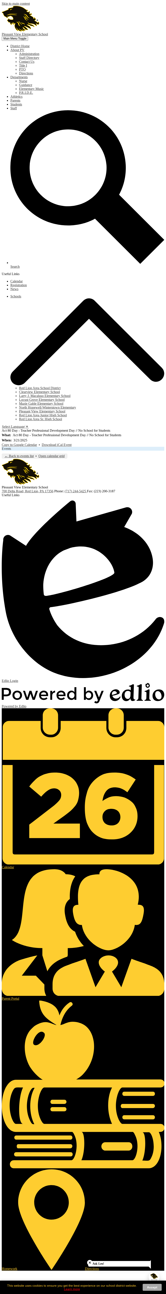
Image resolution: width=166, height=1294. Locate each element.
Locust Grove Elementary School (42, 399)
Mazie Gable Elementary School (41, 403)
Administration (29, 54)
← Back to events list (19, 456)
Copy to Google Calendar (19, 445)
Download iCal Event (57, 445)
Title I (23, 65)
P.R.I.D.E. (26, 92)
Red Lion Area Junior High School (43, 415)
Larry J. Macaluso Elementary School (44, 396)
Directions (26, 73)
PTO (22, 69)
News (14, 289)
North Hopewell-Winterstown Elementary (47, 407)
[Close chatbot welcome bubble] (90, 1262)
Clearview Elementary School (39, 392)
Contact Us (26, 61)
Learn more (72, 1289)
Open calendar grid (51, 456)
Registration (18, 285)
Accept (152, 1287)
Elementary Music (31, 89)
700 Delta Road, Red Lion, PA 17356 (27, 491)
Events (6, 448)
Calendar (16, 281)
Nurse (23, 81)
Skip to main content (16, 3)
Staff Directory (29, 58)
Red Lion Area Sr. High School (40, 419)
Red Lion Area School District (40, 388)
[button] (17, 50)
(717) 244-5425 (76, 491)
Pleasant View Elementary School (42, 411)
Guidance (25, 85)
